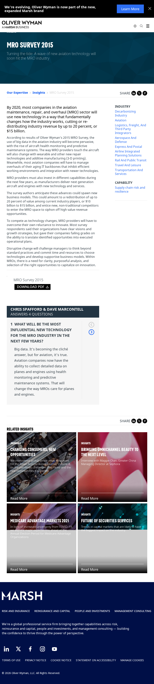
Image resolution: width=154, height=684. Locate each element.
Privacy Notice (35, 660)
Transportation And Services (129, 172)
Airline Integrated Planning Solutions (128, 153)
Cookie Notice (61, 660)
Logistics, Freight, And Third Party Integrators (130, 129)
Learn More (130, 9)
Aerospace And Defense (125, 140)
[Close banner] (149, 9)
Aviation (120, 120)
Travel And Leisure (128, 165)
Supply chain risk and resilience (130, 190)
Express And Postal (128, 147)
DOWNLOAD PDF (30, 286)
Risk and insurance (16, 611)
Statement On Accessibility (96, 660)
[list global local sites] (135, 25)
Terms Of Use (11, 660)
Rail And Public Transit (130, 160)
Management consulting (133, 611)
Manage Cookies (132, 660)
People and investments (92, 611)
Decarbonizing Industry (125, 113)
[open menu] (147, 25)
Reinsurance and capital (52, 611)
